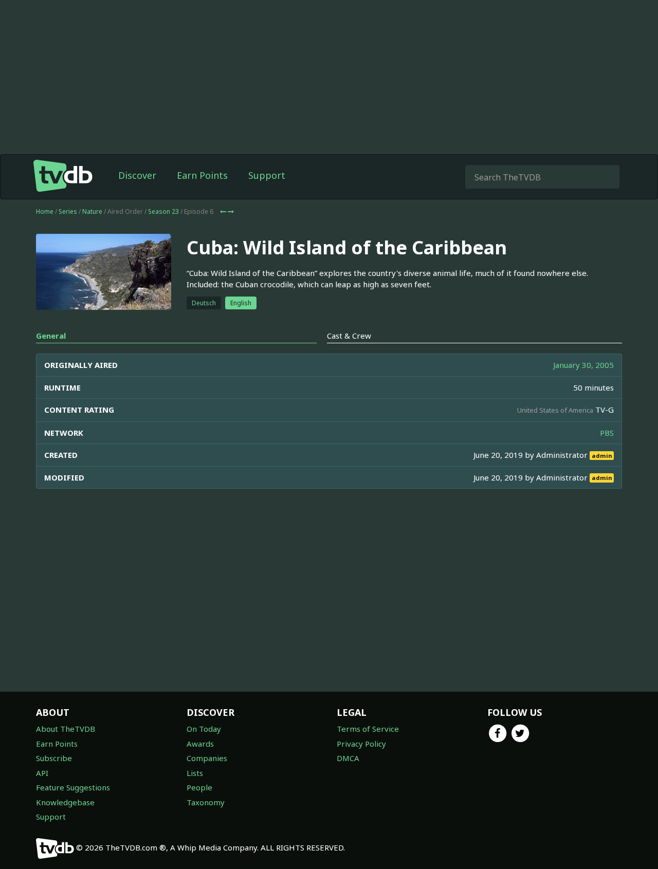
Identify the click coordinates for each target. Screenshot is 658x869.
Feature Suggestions (73, 787)
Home (44, 211)
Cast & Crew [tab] (349, 335)
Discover (137, 175)
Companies (207, 758)
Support (266, 175)
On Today (204, 729)
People (199, 787)
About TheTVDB (65, 729)
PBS (607, 433)
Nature (92, 211)
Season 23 (163, 211)
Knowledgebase (65, 802)
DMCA (348, 758)
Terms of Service (368, 729)
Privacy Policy (361, 743)
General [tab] (51, 335)
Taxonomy (206, 802)
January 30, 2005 (583, 365)
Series (68, 211)
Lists (195, 773)
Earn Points (202, 175)
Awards (200, 743)
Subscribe (54, 758)
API (42, 773)
